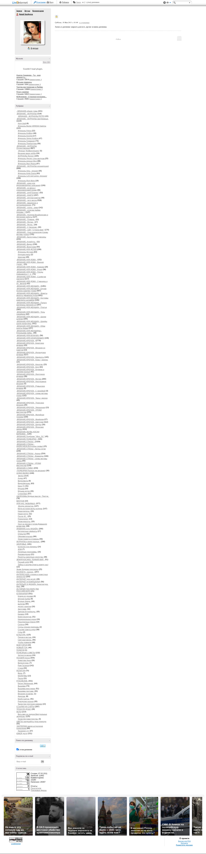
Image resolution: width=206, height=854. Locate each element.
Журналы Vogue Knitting (28, 138)
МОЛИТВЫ (22, 676)
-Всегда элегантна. (26, 506)
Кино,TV (21, 486)
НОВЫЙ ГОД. (22, 648)
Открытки (22, 534)
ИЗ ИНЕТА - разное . (25, 572)
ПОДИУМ (20, 650)
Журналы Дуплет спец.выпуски (31, 158)
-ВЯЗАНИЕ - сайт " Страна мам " (30, 230)
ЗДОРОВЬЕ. (21, 544)
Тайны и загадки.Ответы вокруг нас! (33, 565)
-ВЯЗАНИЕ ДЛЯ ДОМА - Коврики (30, 267)
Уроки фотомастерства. (28, 719)
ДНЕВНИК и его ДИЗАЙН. (27, 529)
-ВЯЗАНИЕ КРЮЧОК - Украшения (30, 407)
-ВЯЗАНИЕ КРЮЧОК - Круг (27, 367)
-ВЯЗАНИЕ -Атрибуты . (26, 242)
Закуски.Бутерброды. (27, 612)
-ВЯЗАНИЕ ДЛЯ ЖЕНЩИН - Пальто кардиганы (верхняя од (31, 304)
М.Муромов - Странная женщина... (31, 97)
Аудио (20, 478)
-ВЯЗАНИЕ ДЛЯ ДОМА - (26, 260)
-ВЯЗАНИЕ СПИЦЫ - (25, 442)
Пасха (20, 678)
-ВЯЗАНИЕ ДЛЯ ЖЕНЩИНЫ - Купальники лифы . (29, 332)
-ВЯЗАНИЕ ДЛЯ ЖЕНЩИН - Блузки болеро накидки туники (31, 290)
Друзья (27, 11)
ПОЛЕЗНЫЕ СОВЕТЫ (25, 653)
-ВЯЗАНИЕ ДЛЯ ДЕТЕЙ (26, 249)
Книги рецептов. (25, 617)
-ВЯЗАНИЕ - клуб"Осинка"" (27, 193)
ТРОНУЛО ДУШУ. (23, 709)
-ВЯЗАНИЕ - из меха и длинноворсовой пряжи (26, 189)
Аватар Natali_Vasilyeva (32, 32)
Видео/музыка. (24, 483)
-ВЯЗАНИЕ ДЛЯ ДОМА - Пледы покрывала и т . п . (29, 273)
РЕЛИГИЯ (20, 671)
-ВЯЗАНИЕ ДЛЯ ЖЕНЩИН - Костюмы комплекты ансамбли (32, 299)
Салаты (21, 624)
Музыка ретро (24, 491)
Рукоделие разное (26, 701)
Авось (78, 2)
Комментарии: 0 (35, 84)
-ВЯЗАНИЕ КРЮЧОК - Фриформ (30, 419)
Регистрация (41, 2)
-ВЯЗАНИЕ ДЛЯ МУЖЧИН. (27, 335)
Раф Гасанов (23, 666)
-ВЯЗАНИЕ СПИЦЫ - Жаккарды (30, 456)
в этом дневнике (25, 750)
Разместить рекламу (184, 845)
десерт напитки (24, 606)
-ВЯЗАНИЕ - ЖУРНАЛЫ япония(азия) (32, 166)
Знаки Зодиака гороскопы (27, 569)
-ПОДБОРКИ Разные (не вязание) (31, 471)
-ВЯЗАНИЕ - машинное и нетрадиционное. (27, 204)
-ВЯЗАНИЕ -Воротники (26, 247)
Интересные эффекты (27, 531)
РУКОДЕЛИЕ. (22, 681)
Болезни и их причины (27, 547)
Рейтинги (65, 2)
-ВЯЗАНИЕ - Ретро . (24, 225)
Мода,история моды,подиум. (30, 509)
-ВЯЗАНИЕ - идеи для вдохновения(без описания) (28, 184)
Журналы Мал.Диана (27, 164)
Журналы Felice (25, 131)
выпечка (21, 604)
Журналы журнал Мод (27, 161)
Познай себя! (23, 562)
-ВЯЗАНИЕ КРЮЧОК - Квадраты (30, 357)
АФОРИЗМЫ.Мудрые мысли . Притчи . (32, 496)
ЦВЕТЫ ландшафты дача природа (31, 722)
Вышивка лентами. (26, 691)
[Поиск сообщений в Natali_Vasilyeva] (43, 746)
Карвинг (21, 614)
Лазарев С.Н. (23, 731)
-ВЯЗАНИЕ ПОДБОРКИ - (26, 439)
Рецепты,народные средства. (30, 557)
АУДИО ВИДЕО (22, 473)
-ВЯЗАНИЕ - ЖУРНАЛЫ (26, 114)
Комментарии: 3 (35, 79)
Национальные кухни (27, 619)
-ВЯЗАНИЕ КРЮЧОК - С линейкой (30, 391)
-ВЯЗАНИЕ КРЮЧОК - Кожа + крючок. (32, 360)
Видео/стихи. (23, 663)
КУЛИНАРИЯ (22, 594)
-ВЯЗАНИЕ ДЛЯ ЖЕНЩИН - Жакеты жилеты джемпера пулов (31, 294)
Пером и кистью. (25, 637)
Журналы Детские (26, 252)
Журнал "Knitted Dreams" (28, 151)
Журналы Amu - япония (28, 171)
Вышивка (22, 686)
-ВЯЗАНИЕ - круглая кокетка (28, 198)
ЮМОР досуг (21, 733)
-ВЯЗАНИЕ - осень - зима (27, 208)
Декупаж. (21, 696)
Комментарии (38, 11)
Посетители (36, 788)
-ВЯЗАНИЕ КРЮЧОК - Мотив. (29, 379)
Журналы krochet (25, 136)
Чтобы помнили (24, 642)
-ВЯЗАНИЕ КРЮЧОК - (25, 341)
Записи (19, 11)
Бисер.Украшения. (26, 683)
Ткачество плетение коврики (30, 704)
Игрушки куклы (24, 255)
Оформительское (25, 536)
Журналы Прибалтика (27, 144)
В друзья (34, 48)
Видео (21, 476)
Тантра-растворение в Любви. (29, 87)
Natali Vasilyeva (17, 14)
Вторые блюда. (24, 601)
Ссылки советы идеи (27, 630)
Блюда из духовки (25, 596)
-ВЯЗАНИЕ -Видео (24, 244)
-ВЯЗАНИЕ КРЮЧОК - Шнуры (28, 425)
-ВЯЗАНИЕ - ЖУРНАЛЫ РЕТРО (31, 116)
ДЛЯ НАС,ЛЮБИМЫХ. (25, 503)
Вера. (20, 673)
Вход (51, 2)
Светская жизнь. (25, 640)
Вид (168, 3)
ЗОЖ (20, 549)
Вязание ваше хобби (27, 153)
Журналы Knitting (25, 133)
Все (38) (46, 62)
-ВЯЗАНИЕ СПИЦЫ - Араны (28, 454)
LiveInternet (21, 2)
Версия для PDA (184, 841)
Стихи (21, 668)
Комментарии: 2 (35, 94)
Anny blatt (22, 123)
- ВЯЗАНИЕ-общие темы (27, 111)
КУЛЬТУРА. (21, 635)
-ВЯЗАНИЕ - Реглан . (25, 222)
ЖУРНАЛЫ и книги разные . (28, 542)
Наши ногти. (23, 514)
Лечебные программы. (27, 552)
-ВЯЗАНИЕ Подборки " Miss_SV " (30, 436)
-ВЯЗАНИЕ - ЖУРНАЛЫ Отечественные (26, 147)
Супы (20, 632)
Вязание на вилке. (25, 694)
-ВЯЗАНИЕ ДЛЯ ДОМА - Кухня (29, 269)
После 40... (22, 516)
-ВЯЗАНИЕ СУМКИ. (24, 468)
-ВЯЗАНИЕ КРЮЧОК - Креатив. (29, 364)
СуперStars (22, 494)
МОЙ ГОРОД (21, 645)
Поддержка (164, 2)
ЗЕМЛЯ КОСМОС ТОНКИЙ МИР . (30, 560)
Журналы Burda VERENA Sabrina (32, 126)
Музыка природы (24, 82)
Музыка (21, 489)
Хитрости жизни (25, 655)
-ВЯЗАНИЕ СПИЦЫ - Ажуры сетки (31, 449)
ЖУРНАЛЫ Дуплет (26, 156)
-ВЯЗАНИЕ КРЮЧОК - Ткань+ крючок (32, 398)
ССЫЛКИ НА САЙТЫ (25, 707)
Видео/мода (23, 481)
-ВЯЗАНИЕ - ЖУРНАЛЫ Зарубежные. (32, 119)
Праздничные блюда (27, 622)
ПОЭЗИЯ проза (23, 658)
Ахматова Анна (24, 660)
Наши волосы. (24, 511)
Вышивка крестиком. (26, 689)
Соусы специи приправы (28, 627)
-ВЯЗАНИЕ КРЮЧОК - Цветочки (29, 422)
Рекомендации (24, 554)
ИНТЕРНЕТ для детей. (26, 579)
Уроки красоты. (24, 521)
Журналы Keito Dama (27, 173)
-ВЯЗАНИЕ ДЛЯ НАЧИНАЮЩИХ (30, 338)
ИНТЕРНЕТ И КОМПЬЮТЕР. (28, 582)
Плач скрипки (22, 92)
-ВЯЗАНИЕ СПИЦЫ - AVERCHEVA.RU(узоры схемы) (29, 445)
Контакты (184, 843)
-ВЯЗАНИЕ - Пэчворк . (25, 219)
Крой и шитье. (24, 699)
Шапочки (21, 257)
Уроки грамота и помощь (28, 539)
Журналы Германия (26, 141)
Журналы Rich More (26, 181)
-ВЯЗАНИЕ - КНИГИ (24, 195)
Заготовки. (22, 609)
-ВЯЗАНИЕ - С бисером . (26, 227)
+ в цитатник (84, 22)
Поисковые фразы (39, 790)
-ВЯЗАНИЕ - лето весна (26, 200)
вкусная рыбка (24, 599)
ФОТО (18, 712)
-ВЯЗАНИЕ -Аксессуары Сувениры (31, 237)
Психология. (23, 519)
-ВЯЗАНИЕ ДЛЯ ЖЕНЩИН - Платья (31, 307)
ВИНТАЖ (20, 501)
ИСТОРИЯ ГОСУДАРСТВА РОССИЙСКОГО (27, 590)
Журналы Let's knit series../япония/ (32, 176)
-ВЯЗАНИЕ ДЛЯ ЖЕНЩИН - (28, 286)
